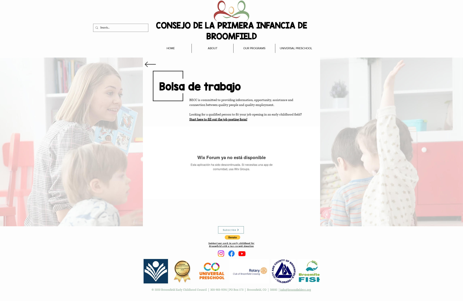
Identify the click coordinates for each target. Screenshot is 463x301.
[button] (232, 237)
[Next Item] (313, 271)
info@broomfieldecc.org (295, 290)
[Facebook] (231, 253)
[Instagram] (221, 253)
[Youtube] (242, 253)
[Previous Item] (149, 271)
